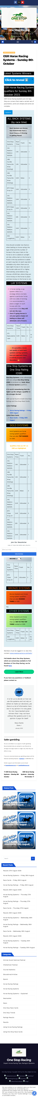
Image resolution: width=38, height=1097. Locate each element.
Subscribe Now (19, 554)
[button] (19, 542)
